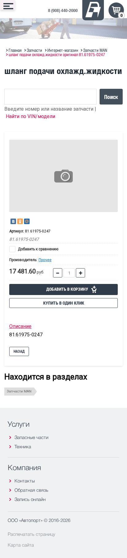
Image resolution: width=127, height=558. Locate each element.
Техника (22, 446)
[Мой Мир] (27, 221)
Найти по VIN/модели (30, 116)
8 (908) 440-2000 (63, 10)
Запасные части (31, 437)
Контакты (24, 480)
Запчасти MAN (19, 391)
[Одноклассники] (20, 221)
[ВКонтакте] (13, 221)
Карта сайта (21, 545)
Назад (19, 351)
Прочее (45, 260)
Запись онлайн (30, 499)
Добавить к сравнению (37, 249)
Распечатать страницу (31, 534)
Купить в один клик (63, 303)
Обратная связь (31, 490)
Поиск (111, 97)
